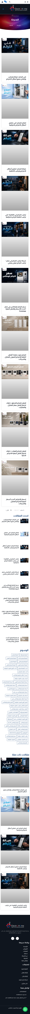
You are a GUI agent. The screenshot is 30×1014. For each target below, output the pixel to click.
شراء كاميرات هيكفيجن (22, 739)
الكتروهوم (25, 732)
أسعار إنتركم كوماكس (22, 685)
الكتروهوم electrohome (15, 732)
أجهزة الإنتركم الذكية (23, 658)
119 (11, 510)
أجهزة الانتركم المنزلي (11, 665)
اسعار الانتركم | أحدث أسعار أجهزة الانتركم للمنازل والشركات (16, 501)
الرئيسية (25, 946)
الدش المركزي (12, 729)
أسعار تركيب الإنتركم (23, 695)
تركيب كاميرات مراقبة (23, 736)
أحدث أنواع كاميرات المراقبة (10, 668)
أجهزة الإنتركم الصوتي (11, 658)
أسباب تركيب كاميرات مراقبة (21, 678)
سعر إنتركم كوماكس (11, 736)
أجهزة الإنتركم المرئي (23, 661)
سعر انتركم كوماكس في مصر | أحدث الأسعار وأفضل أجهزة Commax (15, 309)
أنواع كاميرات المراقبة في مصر (21, 719)
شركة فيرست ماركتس (13, 1008)
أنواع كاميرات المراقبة (12, 715)
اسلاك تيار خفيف (23, 980)
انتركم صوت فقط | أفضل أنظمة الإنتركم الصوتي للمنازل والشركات (15, 357)
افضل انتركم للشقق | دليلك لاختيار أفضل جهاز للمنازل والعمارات (16, 405)
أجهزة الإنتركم (15, 654)
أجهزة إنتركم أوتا (24, 654)
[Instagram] (25, 2)
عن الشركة (25, 956)
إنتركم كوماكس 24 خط (13, 722)
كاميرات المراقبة (11, 739)
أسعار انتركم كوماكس (10, 685)
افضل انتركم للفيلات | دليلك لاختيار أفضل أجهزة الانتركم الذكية (16, 453)
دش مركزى (25, 983)
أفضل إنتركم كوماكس (8, 702)
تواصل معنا (25, 960)
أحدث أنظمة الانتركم (23, 668)
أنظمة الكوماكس (23, 715)
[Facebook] (27, 2)
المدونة (26, 958)
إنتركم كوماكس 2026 (23, 726)
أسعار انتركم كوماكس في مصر (20, 692)
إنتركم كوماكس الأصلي (11, 726)
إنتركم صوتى (24, 972)
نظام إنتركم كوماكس (23, 743)
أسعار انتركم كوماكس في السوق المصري (18, 688)
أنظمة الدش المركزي (13, 712)
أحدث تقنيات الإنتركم (23, 671)
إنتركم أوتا (10, 719)
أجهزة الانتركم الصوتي (23, 665)
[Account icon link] (2, 2)
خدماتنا (26, 953)
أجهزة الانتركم (13, 661)
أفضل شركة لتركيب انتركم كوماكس (19, 709)
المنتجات (25, 951)
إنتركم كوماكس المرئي (22, 729)
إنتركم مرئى (25, 976)
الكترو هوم (24, 12)
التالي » (7, 510)
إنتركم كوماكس (24, 722)
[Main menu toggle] (3, 9)
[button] (9, 2)
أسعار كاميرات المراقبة (11, 695)
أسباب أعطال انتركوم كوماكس (20, 675)
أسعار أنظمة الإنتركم (8, 682)
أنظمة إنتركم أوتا (24, 712)
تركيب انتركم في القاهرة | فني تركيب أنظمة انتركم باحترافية (11, 560)
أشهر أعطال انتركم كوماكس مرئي (20, 699)
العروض (25, 949)
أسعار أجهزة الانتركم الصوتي (21, 682)
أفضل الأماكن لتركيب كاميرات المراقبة (19, 705)
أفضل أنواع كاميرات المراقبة (21, 702)
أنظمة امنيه (24, 969)
